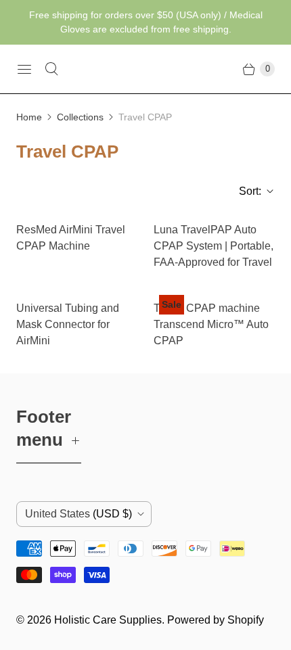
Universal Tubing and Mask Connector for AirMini (67, 324)
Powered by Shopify (215, 620)
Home (29, 117)
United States (78, 513)
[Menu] (24, 69)
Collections (80, 117)
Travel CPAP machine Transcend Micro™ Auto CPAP (211, 324)
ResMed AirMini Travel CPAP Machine (70, 238)
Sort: (246, 191)
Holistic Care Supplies (108, 620)
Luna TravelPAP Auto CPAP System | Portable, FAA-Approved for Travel (213, 246)
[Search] (51, 69)
